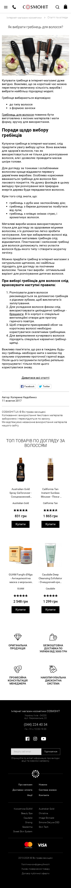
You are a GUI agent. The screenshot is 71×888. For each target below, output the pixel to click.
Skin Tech (43, 827)
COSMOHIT (35, 6)
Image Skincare (46, 818)
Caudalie (50, 588)
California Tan (50, 503)
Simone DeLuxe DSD (49, 822)
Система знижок (48, 790)
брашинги (16, 314)
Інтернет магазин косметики (24, 17)
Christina (43, 813)
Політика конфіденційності (35, 864)
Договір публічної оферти (35, 873)
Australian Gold (20, 503)
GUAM (20, 588)
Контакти (44, 795)
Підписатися (50, 751)
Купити (21, 524)
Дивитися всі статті (35, 377)
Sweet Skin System (22, 831)
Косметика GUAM (23, 808)
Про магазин (25, 784)
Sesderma (27, 827)
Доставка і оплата (22, 790)
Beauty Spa (26, 813)
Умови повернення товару (35, 869)
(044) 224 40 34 (35, 724)
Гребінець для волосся (18, 114)
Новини (43, 784)
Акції (29, 795)
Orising (28, 822)
